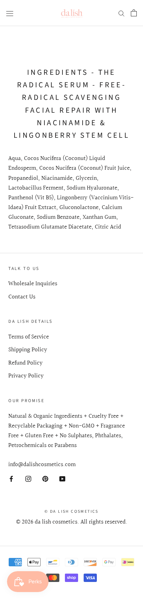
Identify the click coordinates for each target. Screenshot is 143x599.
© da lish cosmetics (71, 511)
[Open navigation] (9, 13)
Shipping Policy (27, 349)
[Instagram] (28, 479)
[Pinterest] (45, 479)
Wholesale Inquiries (32, 283)
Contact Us (21, 297)
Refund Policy (25, 363)
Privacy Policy (26, 376)
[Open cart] (134, 12)
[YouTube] (62, 479)
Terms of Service (28, 337)
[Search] (121, 13)
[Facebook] (11, 479)
